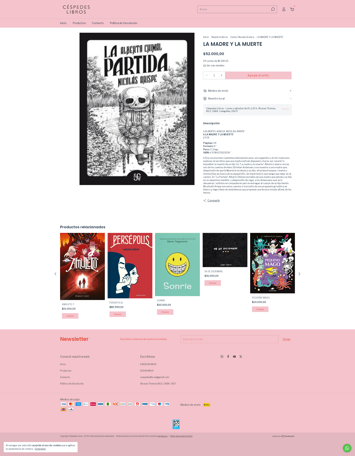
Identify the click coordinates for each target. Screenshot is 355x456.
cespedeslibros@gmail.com (154, 377)
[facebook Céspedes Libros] (228, 356)
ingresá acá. (162, 436)
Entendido (40, 448)
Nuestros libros (220, 37)
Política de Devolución (123, 23)
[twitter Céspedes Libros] (240, 356)
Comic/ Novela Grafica (242, 37)
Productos (79, 23)
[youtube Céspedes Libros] (234, 356)
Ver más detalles (215, 65)
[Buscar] (272, 9)
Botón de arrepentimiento (181, 436)
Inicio (63, 23)
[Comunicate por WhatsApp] (347, 448)
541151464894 (148, 364)
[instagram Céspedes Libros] (221, 356)
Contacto (98, 23)
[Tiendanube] (283, 436)
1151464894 (146, 370)
